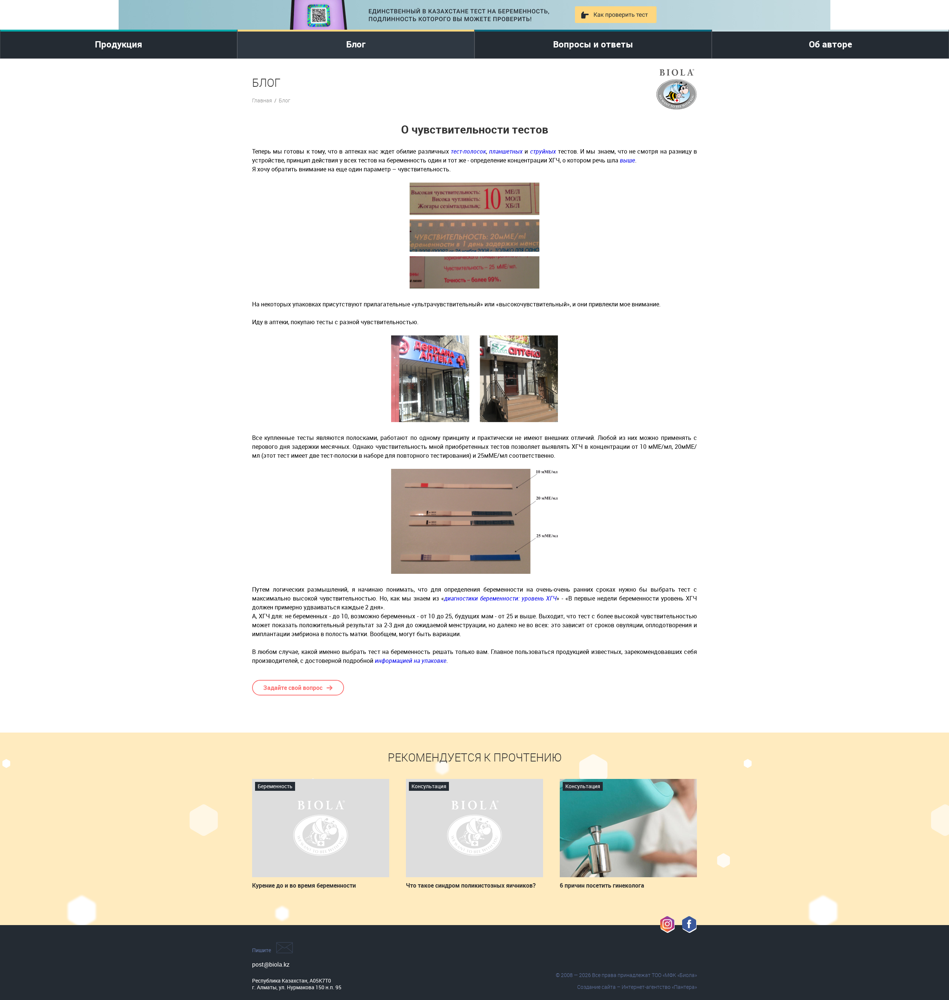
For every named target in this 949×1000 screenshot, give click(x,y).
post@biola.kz (271, 964)
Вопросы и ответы (593, 44)
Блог (356, 44)
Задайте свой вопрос (293, 688)
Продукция (118, 44)
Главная (262, 100)
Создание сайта (596, 986)
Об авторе (830, 44)
